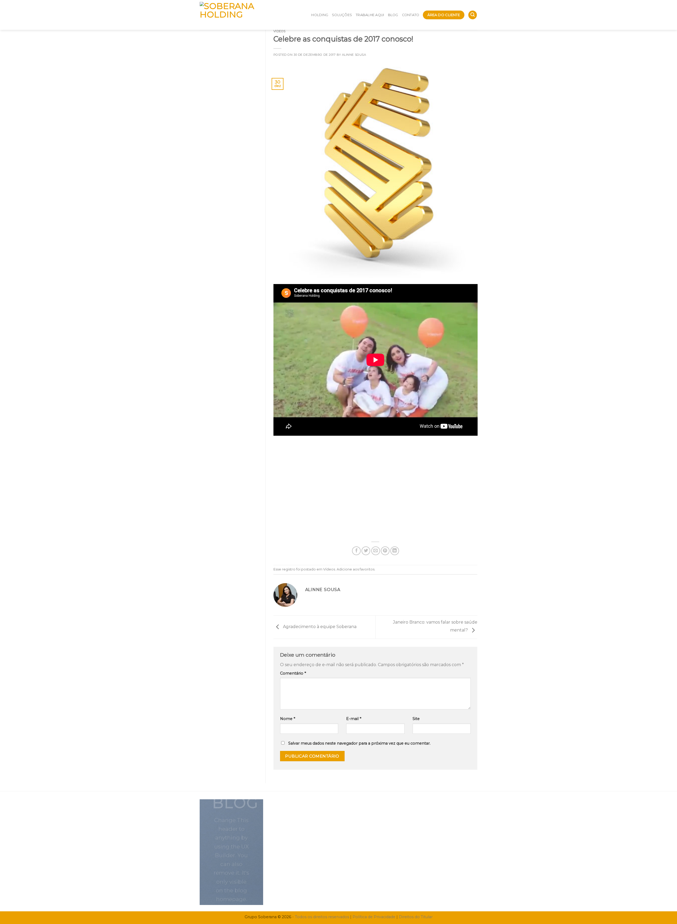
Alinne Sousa (354, 55)
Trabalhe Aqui (370, 15)
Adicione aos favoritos (355, 569)
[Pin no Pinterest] (385, 550)
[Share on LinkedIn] (394, 550)
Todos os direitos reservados (322, 916)
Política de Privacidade (374, 916)
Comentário (293, 673)
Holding (319, 15)
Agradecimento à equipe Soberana (319, 626)
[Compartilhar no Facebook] (356, 550)
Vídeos (279, 31)
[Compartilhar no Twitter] (366, 550)
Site (416, 718)
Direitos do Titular (416, 916)
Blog (393, 15)
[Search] (472, 15)
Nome (287, 718)
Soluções (342, 15)
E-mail (353, 718)
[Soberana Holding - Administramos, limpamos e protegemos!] (237, 15)
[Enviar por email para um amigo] (375, 550)
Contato (410, 15)
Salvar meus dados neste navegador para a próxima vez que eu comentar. (359, 743)
